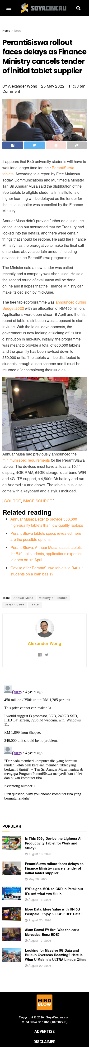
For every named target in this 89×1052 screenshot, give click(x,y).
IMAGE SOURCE (37, 501)
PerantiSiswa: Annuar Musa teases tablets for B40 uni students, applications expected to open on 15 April (46, 553)
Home (6, 30)
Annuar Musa (23, 598)
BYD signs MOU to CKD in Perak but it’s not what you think (54, 891)
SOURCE (12, 501)
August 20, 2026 (39, 920)
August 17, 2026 (39, 940)
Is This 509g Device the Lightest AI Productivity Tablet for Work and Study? (53, 843)
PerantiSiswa (15, 605)
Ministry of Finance (53, 598)
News (17, 30)
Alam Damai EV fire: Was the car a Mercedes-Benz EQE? (52, 932)
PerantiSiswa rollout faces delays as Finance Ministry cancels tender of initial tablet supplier (54, 868)
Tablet (34, 605)
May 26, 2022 (37, 879)
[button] (8, 8)
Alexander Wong (44, 643)
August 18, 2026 (39, 854)
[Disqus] (44, 743)
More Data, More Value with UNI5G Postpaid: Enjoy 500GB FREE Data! (53, 911)
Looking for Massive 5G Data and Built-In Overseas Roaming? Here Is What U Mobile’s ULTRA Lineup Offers (55, 955)
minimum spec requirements (26, 460)
